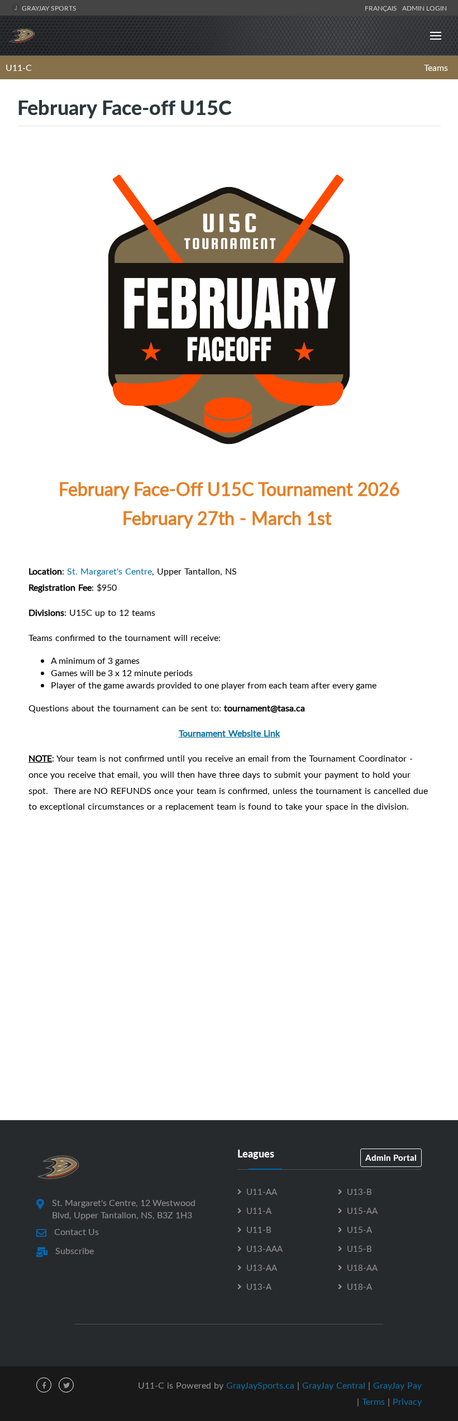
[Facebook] (44, 1385)
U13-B (359, 1191)
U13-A (258, 1286)
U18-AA (362, 1267)
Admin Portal (391, 1157)
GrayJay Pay (397, 1385)
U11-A (258, 1210)
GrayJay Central (333, 1385)
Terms (373, 1401)
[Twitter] (66, 1385)
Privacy (407, 1401)
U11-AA (261, 1191)
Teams (436, 67)
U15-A (359, 1229)
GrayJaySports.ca (260, 1385)
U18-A (359, 1286)
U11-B (258, 1229)
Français (382, 7)
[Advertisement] (229, 1070)
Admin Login (424, 7)
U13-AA (261, 1267)
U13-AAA (264, 1248)
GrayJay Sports (48, 7)
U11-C (19, 67)
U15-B (359, 1248)
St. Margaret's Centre (109, 571)
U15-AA (362, 1210)
